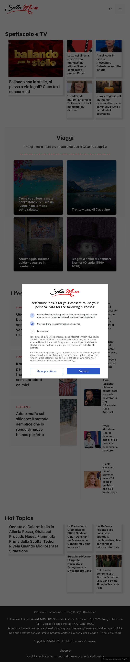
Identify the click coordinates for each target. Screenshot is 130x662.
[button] (65, 331)
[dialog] (65, 331)
